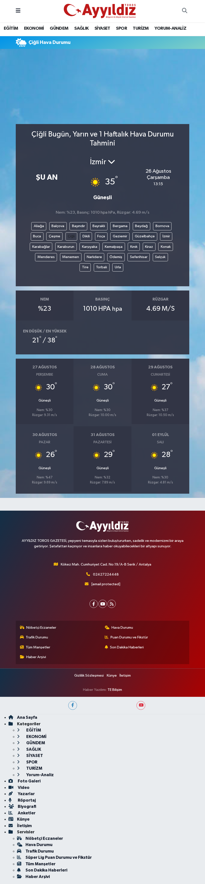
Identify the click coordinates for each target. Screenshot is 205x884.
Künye (112, 675)
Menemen (70, 257)
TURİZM (140, 28)
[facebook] (72, 705)
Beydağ (141, 226)
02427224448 (106, 574)
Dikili (86, 236)
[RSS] (112, 604)
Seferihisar (139, 257)
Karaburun (66, 247)
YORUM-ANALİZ (170, 28)
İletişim (125, 675)
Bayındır (78, 226)
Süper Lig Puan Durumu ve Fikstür (59, 857)
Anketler (26, 813)
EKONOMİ (34, 28)
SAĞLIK (81, 28)
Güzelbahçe (145, 236)
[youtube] (140, 705)
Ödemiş (116, 257)
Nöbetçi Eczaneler (41, 627)
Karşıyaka (89, 247)
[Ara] (184, 11)
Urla (118, 267)
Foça (101, 236)
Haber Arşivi (36, 657)
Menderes (46, 257)
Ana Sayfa (27, 717)
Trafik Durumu (37, 637)
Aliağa (39, 226)
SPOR (121, 28)
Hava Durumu (122, 627)
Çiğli (71, 236)
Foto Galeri (28, 781)
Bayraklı (98, 226)
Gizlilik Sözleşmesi (89, 675)
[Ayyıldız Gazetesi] (100, 11)
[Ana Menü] (18, 11)
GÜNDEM (59, 28)
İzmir (166, 236)
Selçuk (160, 257)
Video (23, 787)
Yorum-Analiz (40, 775)
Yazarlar (26, 794)
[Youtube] (102, 604)
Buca (37, 236)
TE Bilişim (115, 690)
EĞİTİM (11, 28)
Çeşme (54, 236)
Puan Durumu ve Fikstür (129, 637)
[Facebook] (94, 604)
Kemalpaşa (113, 247)
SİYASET (102, 28)
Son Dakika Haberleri (127, 647)
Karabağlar (41, 247)
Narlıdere (94, 257)
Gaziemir (120, 236)
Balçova (58, 226)
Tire (85, 267)
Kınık (134, 247)
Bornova (162, 226)
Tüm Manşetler (38, 647)
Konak (166, 247)
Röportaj (26, 800)
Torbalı (101, 267)
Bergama (120, 226)
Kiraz (149, 247)
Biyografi (26, 806)
